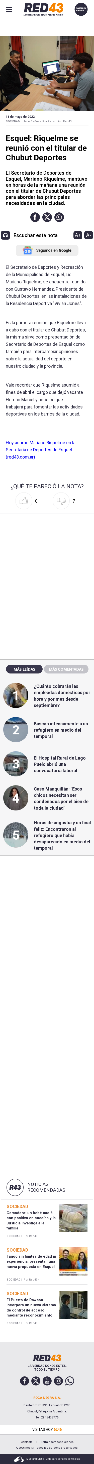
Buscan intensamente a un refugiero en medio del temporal (61, 730)
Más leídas (24, 669)
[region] (47, 547)
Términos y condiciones (57, 1442)
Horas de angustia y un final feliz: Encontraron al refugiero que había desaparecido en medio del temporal (62, 835)
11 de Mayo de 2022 (20, 117)
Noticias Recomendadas (46, 1187)
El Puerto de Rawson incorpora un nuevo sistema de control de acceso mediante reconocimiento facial (31, 1310)
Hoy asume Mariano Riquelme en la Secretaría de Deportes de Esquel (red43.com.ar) (40, 450)
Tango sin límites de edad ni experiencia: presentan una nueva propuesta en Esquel (31, 1261)
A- (88, 235)
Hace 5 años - (32, 121)
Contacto (27, 1442)
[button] (35, 217)
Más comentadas (66, 669)
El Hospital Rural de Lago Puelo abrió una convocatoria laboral (60, 764)
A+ (78, 235)
